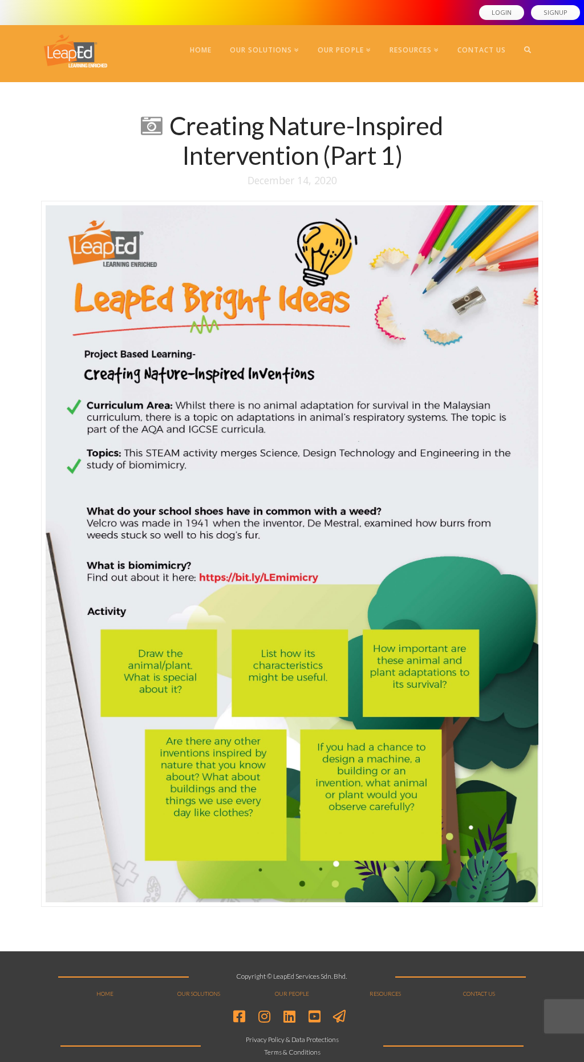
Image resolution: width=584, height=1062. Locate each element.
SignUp (555, 12)
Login (502, 12)
